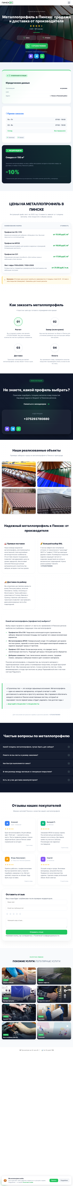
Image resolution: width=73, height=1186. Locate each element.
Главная (30, 11)
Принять (53, 1180)
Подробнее (64, 1180)
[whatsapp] (42, 56)
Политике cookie (28, 1182)
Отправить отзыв (36, 932)
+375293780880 (38, 46)
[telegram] (36, 56)
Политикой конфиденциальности (46, 936)
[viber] (31, 56)
